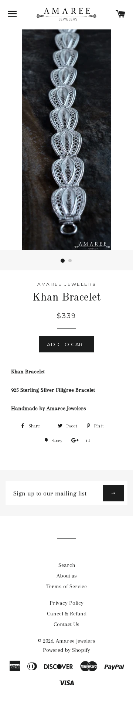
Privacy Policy (66, 603)
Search (66, 565)
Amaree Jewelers (75, 640)
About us (67, 575)
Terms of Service (66, 586)
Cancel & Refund (66, 613)
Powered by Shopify (66, 650)
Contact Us (66, 624)
